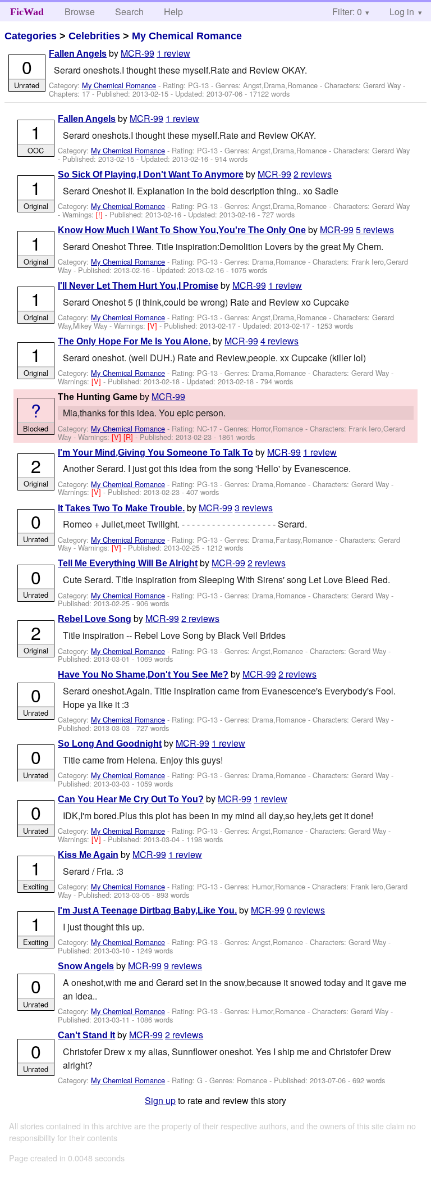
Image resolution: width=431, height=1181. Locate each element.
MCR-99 (137, 53)
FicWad (27, 11)
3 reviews (254, 507)
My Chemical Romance (187, 36)
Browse (80, 11)
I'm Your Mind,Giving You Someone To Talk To (155, 452)
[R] (129, 436)
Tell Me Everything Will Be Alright (128, 563)
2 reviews (313, 173)
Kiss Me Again (88, 855)
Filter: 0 (347, 11)
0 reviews (306, 909)
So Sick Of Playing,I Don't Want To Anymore (151, 174)
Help (173, 11)
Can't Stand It (86, 1035)
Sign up (160, 1100)
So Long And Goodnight (110, 743)
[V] (153, 325)
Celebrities (94, 36)
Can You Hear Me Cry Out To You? (131, 799)
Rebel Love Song (94, 619)
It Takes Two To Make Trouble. (121, 508)
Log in (401, 11)
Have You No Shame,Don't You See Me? (143, 674)
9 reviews (183, 965)
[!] (100, 214)
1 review (173, 53)
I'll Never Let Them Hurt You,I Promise (138, 285)
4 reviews (279, 340)
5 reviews (375, 229)
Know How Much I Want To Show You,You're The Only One (182, 230)
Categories (30, 36)
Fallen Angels (78, 53)
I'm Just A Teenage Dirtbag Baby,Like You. (147, 910)
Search (129, 11)
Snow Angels (86, 966)
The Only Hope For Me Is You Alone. (134, 341)
